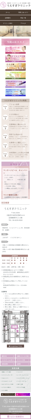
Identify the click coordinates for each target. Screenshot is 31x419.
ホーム (8, 12)
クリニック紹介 (7, 23)
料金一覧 (23, 18)
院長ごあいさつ (23, 12)
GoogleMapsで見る (16, 346)
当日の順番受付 (17, 417)
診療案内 (7, 18)
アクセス (23, 23)
